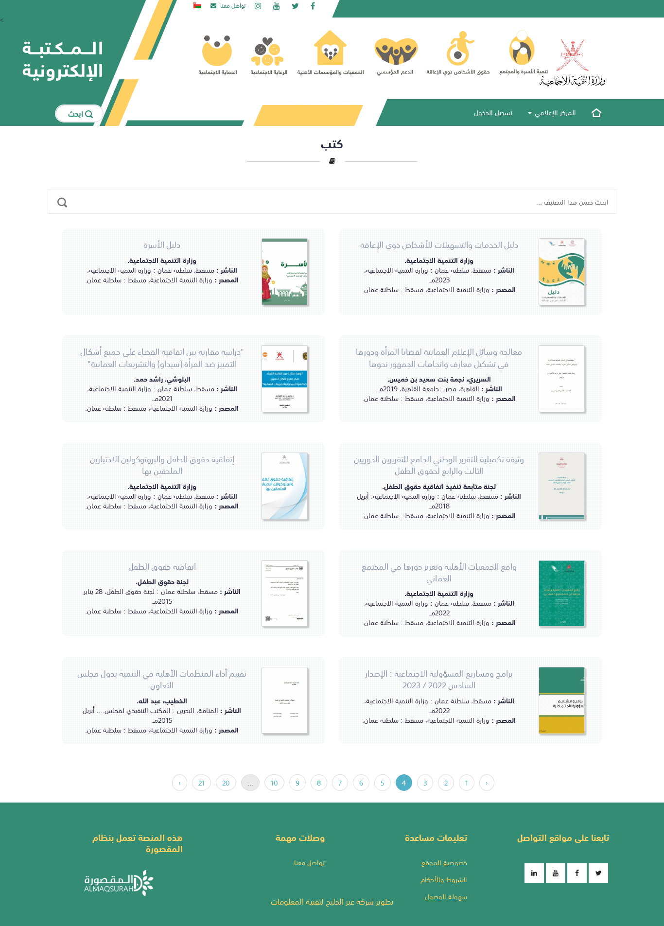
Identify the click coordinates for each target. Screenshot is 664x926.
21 (201, 782)
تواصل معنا (309, 862)
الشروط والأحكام (443, 879)
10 (274, 782)
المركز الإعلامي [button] (554, 112)
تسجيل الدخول (493, 112)
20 (226, 782)
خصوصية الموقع (444, 862)
